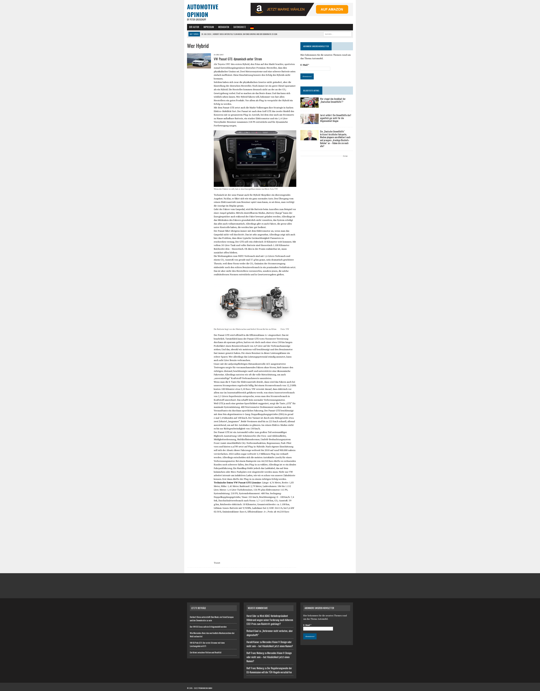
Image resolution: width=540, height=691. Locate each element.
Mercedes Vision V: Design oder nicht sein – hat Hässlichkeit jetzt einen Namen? (269, 657)
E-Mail (304, 64)
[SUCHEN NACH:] (337, 33)
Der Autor (194, 27)
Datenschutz (239, 27)
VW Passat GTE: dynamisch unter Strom (238, 58)
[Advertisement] (324, 177)
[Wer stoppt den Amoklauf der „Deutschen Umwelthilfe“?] (309, 105)
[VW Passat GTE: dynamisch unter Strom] (199, 66)
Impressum (208, 27)
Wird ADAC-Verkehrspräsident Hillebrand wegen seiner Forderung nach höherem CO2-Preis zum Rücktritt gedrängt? (270, 620)
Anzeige (345, 156)
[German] (252, 27)
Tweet (217, 562)
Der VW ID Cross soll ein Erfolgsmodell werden (208, 626)
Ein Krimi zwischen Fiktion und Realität (205, 652)
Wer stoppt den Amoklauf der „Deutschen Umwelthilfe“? (333, 100)
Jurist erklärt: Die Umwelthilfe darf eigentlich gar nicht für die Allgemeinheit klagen (335, 118)
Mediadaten (223, 27)
